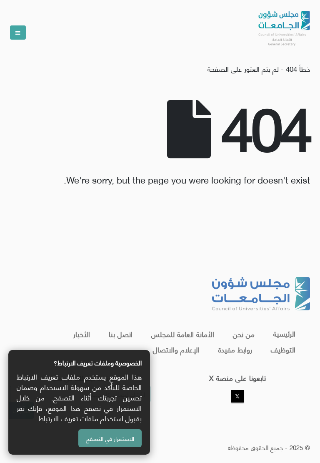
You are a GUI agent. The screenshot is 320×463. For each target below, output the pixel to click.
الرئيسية (284, 333)
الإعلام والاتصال (176, 349)
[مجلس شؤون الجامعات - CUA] (283, 25)
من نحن (244, 333)
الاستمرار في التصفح (110, 438)
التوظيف (283, 349)
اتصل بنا (120, 333)
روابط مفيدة (235, 349)
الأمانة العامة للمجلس (182, 333)
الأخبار (81, 333)
